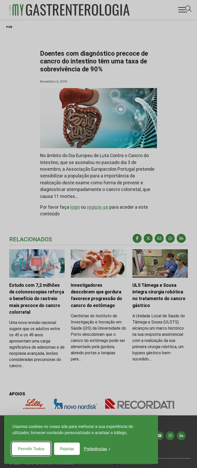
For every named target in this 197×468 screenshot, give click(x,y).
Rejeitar (67, 449)
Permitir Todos (31, 449)
